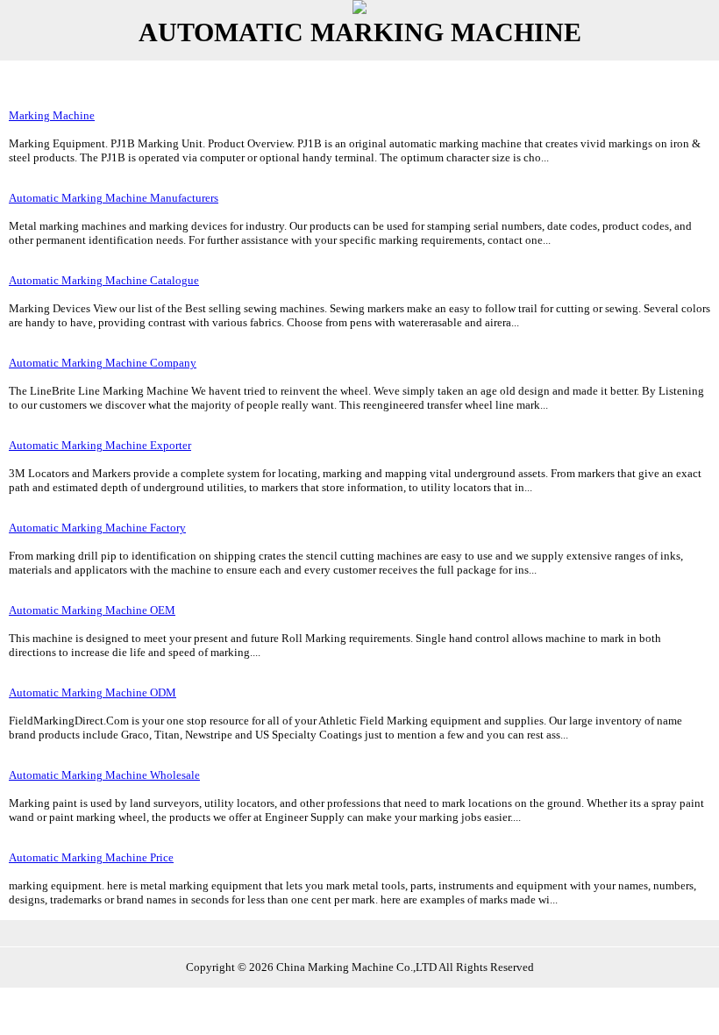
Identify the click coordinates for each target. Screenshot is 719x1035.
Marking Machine (52, 115)
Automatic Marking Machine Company (102, 362)
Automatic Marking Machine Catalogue (104, 280)
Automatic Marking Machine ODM (92, 692)
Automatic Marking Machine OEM (92, 610)
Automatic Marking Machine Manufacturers (113, 197)
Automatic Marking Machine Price (91, 857)
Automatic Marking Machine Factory (97, 527)
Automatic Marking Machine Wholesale (104, 775)
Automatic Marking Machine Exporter (100, 445)
